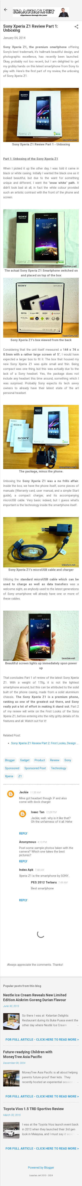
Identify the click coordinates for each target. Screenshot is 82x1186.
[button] (76, 27)
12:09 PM (51, 812)
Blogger (10, 760)
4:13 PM (42, 842)
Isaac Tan (37, 812)
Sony (67, 760)
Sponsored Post (35, 768)
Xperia (9, 776)
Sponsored (12, 768)
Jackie (23, 792)
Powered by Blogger (41, 1167)
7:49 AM (62, 882)
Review (54, 760)
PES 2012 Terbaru (44, 882)
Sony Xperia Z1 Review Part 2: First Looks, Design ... (44, 743)
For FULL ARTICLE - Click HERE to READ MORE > (42, 1039)
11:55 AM (35, 792)
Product (40, 760)
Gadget (24, 760)
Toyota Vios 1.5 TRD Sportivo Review (33, 1109)
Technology (58, 768)
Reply (23, 833)
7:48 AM (39, 869)
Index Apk (26, 870)
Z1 (20, 776)
